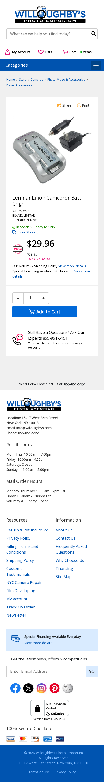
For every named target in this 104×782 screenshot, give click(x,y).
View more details (72, 266)
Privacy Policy (18, 538)
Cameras (37, 80)
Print (85, 105)
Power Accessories (19, 85)
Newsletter (16, 615)
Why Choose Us (70, 560)
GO (92, 671)
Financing (64, 568)
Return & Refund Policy (27, 530)
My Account (16, 598)
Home (10, 80)
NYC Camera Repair (24, 582)
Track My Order (20, 607)
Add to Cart (47, 312)
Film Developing (20, 590)
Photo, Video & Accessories (66, 80)
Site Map (64, 576)
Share (66, 105)
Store (22, 80)
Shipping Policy (20, 560)
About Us (64, 530)
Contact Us (65, 538)
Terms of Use (39, 772)
